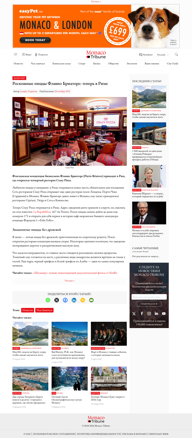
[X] (56, 300)
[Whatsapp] (48, 300)
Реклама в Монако (134, 433)
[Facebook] (65, 300)
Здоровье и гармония (31, 348)
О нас (27, 433)
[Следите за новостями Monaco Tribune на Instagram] (149, 314)
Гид (54, 393)
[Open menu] (15, 52)
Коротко (19, 78)
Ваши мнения (152, 63)
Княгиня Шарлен (150, 190)
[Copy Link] (82, 300)
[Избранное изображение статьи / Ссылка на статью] (30, 334)
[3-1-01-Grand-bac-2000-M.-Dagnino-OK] (70, 379)
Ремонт (104, 393)
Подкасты (43, 54)
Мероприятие (98, 348)
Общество (113, 63)
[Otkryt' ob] (96, 26)
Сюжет (16, 348)
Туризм (25, 393)
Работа (145, 148)
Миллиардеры (148, 227)
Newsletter (148, 54)
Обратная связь (158, 433)
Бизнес (97, 63)
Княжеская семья (62, 63)
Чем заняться (38, 63)
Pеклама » (70, 280)
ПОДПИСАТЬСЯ (149, 303)
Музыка (65, 348)
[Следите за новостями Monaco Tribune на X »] (134, 314)
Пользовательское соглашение (54, 433)
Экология (132, 63)
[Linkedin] (74, 300)
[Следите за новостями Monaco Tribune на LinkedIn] (156, 314)
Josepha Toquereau (28, 91)
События (110, 348)
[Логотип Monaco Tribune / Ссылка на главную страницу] (96, 54)
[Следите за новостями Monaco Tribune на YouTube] (163, 314)
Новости (18, 63)
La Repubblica (41, 212)
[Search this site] (176, 55)
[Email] (91, 300)
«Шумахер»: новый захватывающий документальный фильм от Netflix (75, 273)
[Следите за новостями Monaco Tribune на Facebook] (141, 314)
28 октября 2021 (62, 91)
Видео (28, 54)
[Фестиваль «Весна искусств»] (109, 334)
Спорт (81, 63)
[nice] (30, 379)
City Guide (172, 63)
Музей (60, 393)
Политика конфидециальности (98, 433)
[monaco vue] (70, 334)
